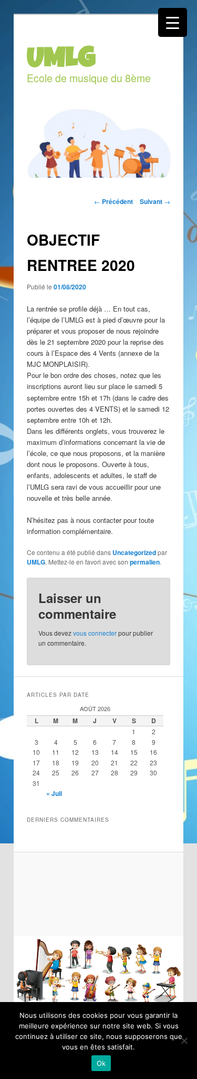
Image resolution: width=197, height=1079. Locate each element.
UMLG (36, 562)
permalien (145, 562)
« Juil (54, 793)
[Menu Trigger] (172, 22)
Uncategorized (134, 552)
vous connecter (95, 632)
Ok (101, 1063)
